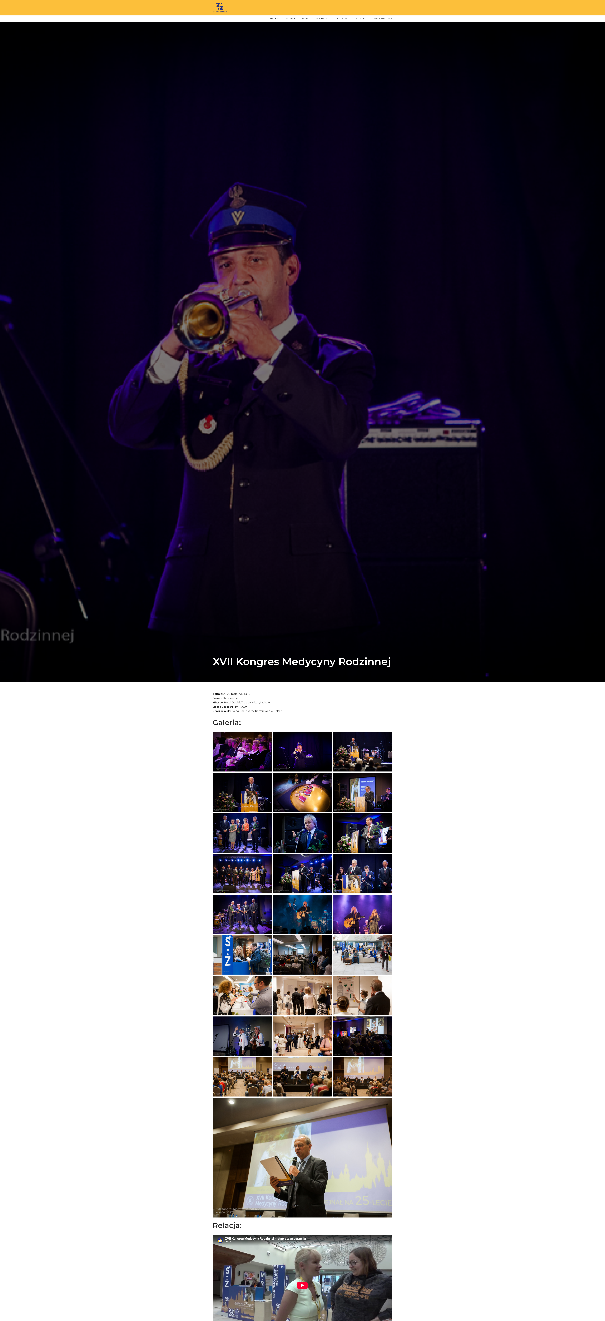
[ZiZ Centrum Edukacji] (220, 8)
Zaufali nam (342, 18)
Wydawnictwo (383, 18)
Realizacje (321, 18)
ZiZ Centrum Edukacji (282, 18)
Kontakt (361, 18)
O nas (305, 18)
